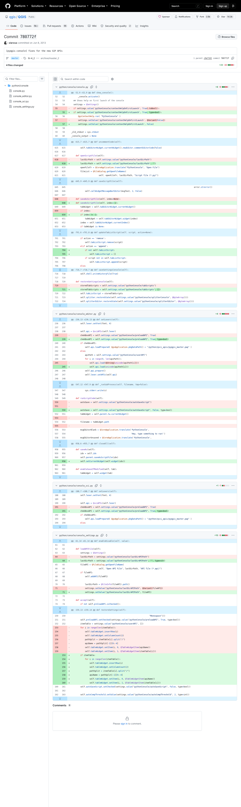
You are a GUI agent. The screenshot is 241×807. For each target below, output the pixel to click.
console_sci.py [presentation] (21, 101)
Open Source (77, 6)
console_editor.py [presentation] (22, 95)
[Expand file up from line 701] (60, 234)
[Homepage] (7, 6)
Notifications (184, 16)
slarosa (13, 42)
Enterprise (98, 6)
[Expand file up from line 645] (60, 183)
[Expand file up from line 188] (60, 491)
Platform (19, 6)
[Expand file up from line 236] (60, 320)
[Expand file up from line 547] (60, 386)
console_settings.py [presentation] (23, 106)
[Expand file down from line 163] (60, 699)
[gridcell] (145, 93)
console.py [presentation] (19, 90)
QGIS (22, 17)
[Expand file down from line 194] (60, 527)
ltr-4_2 (31, 58)
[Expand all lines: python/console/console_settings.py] (106, 535)
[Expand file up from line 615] (60, 144)
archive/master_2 (50, 58)
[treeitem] (24, 96)
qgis (12, 17)
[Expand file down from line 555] (60, 442)
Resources (56, 6)
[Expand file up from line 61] (60, 541)
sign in (124, 723)
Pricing (115, 6)
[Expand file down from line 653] (60, 230)
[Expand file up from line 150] (60, 612)
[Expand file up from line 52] (60, 93)
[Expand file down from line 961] (60, 477)
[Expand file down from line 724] (60, 305)
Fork (205, 16)
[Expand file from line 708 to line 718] (60, 270)
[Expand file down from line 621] (60, 179)
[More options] (233, 87)
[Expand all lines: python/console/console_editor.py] (104, 314)
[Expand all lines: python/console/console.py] (96, 87)
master (15, 58)
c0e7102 (208, 58)
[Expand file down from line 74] (60, 608)
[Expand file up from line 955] (60, 446)
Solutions (37, 6)
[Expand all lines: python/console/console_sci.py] (101, 485)
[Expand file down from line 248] (60, 383)
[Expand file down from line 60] (60, 140)
